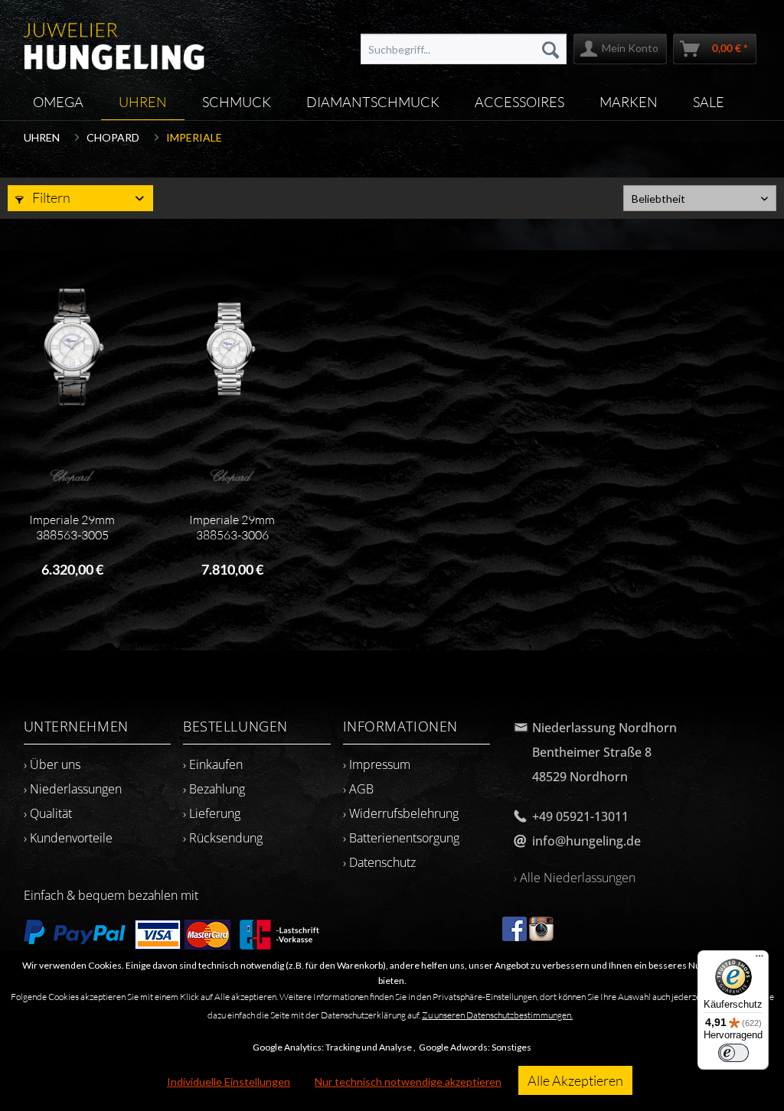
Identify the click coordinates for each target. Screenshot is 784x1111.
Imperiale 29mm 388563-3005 (72, 527)
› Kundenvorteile (68, 837)
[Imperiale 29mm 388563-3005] (72, 349)
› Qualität (48, 813)
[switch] (733, 1053)
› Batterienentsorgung (401, 837)
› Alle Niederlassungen (574, 877)
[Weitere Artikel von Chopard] (72, 476)
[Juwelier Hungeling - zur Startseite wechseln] (114, 42)
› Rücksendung (223, 837)
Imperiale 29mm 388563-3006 (232, 527)
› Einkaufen (213, 764)
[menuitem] (464, 49)
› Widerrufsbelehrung (401, 813)
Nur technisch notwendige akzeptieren (408, 1081)
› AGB (358, 788)
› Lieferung (211, 813)
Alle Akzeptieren (575, 1080)
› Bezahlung (214, 788)
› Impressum (376, 764)
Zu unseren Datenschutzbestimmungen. (497, 1015)
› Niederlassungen (73, 788)
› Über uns (52, 764)
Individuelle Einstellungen (228, 1081)
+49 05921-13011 (580, 816)
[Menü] (759, 959)
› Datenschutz (379, 862)
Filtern (50, 197)
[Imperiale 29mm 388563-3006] (232, 349)
